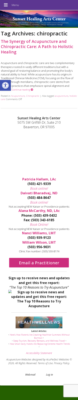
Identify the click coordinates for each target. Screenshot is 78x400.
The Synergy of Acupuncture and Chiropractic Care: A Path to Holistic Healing (37, 47)
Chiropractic (32, 95)
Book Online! (39, 224)
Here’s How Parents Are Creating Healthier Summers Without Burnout (40, 336)
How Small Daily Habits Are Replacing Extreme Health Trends (40, 343)
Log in (49, 374)
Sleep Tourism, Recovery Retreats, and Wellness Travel (39, 340)
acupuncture (61, 95)
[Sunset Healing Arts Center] (39, 19)
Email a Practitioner (39, 263)
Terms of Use (45, 363)
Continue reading (21, 89)
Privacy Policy (61, 363)
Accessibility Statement (39, 353)
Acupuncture (18, 95)
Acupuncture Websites (18, 359)
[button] (5, 85)
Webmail (30, 374)
